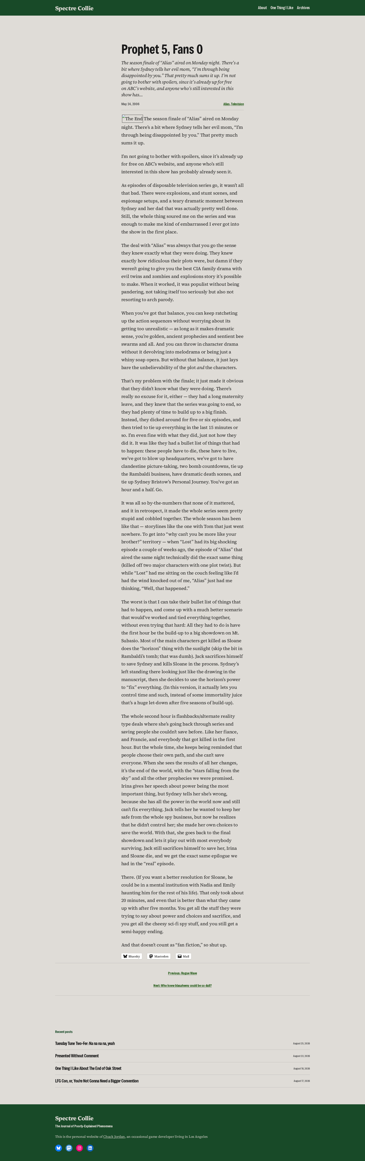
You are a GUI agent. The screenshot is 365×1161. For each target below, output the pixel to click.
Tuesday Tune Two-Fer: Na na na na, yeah (85, 1043)
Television (237, 104)
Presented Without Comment (77, 1056)
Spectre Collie (74, 8)
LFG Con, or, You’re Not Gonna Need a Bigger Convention (96, 1081)
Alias (226, 104)
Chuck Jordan (114, 1136)
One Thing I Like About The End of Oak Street (88, 1068)
